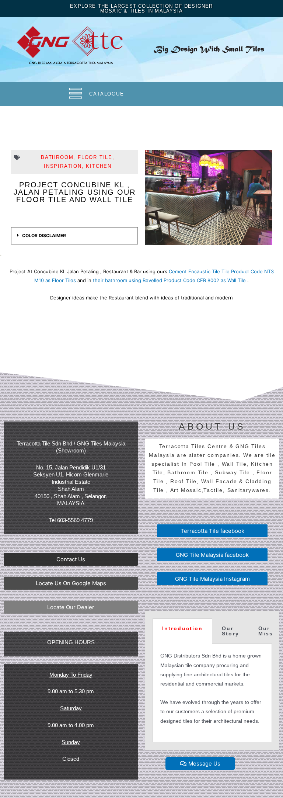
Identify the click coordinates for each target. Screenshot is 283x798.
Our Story (230, 631)
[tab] (74, 236)
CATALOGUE (106, 94)
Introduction (182, 628)
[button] (71, 559)
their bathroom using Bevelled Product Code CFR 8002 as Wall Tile (169, 280)
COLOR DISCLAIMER (44, 235)
